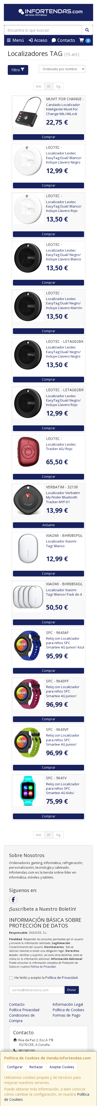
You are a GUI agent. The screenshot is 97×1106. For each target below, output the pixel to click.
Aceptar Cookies (62, 1067)
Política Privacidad (24, 1009)
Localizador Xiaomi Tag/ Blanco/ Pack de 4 (64, 592)
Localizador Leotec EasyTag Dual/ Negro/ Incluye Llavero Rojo (63, 400)
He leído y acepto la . (46, 977)
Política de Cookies (68, 1009)
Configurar (15, 1067)
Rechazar (36, 1067)
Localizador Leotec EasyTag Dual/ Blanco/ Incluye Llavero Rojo (63, 206)
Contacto (65, 40)
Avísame (48, 525)
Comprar (48, 137)
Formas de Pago (66, 1015)
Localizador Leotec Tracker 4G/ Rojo (61, 446)
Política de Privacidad (43, 966)
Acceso (40, 40)
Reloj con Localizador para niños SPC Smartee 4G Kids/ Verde (62, 791)
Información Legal (68, 1004)
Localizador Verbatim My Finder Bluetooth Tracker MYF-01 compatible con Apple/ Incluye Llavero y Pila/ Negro (63, 503)
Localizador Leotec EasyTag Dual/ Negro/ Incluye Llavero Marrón (64, 303)
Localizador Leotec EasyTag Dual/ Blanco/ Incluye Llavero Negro (63, 158)
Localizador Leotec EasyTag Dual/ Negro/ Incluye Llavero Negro (63, 352)
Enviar (71, 990)
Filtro (15, 69)
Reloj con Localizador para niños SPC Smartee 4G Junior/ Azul (65, 643)
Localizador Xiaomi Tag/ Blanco (61, 543)
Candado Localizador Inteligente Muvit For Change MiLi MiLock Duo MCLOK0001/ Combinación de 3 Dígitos (63, 115)
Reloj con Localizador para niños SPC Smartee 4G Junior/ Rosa (62, 693)
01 (49, 86)
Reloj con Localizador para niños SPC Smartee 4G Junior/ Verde (62, 742)
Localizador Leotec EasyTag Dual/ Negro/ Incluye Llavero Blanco (63, 255)
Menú (17, 40)
